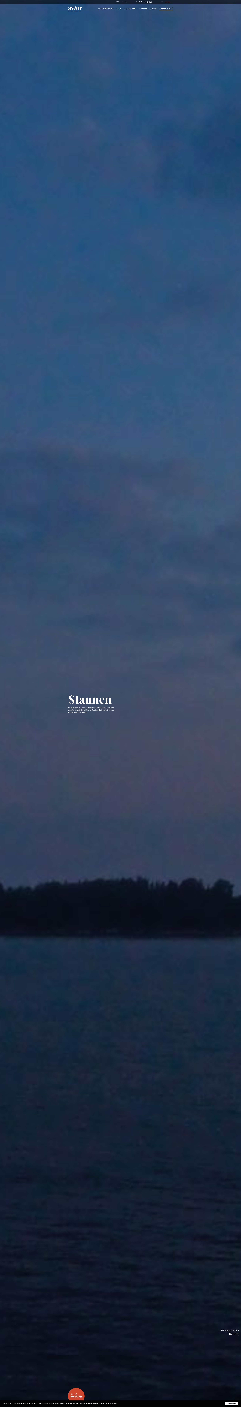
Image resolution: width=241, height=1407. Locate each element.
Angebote (143, 9)
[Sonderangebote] (76, 1396)
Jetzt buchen (166, 9)
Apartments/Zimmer (105, 9)
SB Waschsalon (120, 2)
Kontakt (152, 9)
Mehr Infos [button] (113, 1403)
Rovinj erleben (130, 9)
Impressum (128, 2)
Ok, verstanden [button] (232, 1403)
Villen (119, 9)
